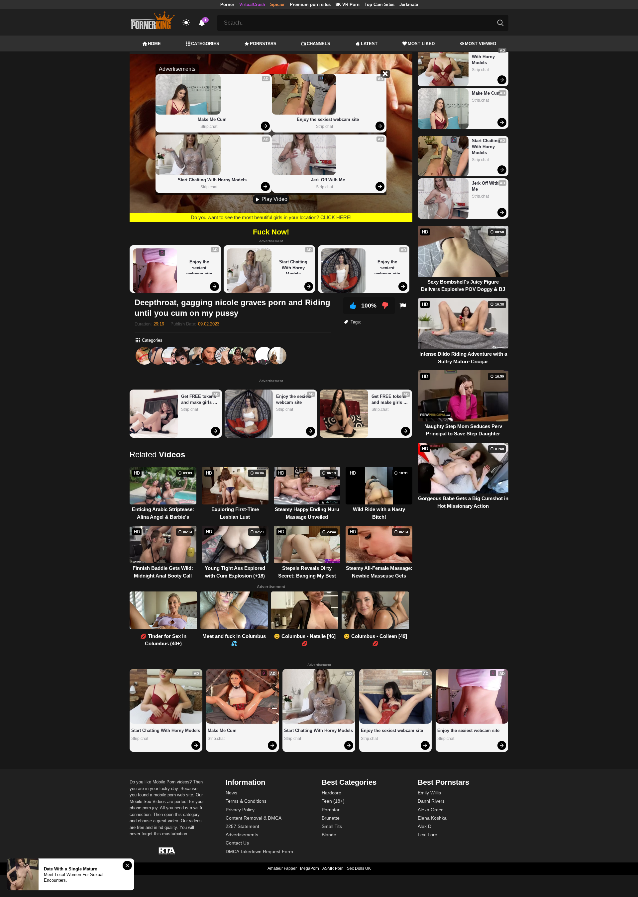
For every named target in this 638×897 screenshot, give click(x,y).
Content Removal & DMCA (253, 818)
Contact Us (237, 843)
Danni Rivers (431, 801)
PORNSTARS (263, 43)
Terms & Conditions (246, 801)
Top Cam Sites (379, 4)
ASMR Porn (333, 868)
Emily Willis (429, 792)
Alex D (424, 826)
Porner (227, 4)
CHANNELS (318, 43)
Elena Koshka (432, 818)
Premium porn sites (310, 4)
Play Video (273, 199)
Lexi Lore (427, 834)
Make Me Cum (212, 119)
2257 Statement (242, 826)
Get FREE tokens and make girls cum (199, 399)
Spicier (277, 4)
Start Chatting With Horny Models (212, 179)
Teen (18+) (333, 801)
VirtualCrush (252, 4)
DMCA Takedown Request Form (259, 851)
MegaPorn (309, 868)
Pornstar (331, 809)
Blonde (329, 834)
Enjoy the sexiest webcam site (328, 119)
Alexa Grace (431, 809)
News (231, 792)
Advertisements (242, 834)
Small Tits (332, 826)
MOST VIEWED (480, 43)
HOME (154, 43)
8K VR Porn (348, 4)
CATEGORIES (205, 43)
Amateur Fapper (282, 868)
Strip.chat (208, 126)
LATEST (369, 43)
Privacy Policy (240, 809)
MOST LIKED (421, 43)
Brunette (331, 818)
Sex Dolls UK (359, 868)
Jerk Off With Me (328, 179)
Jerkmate (408, 4)
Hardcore (331, 792)
